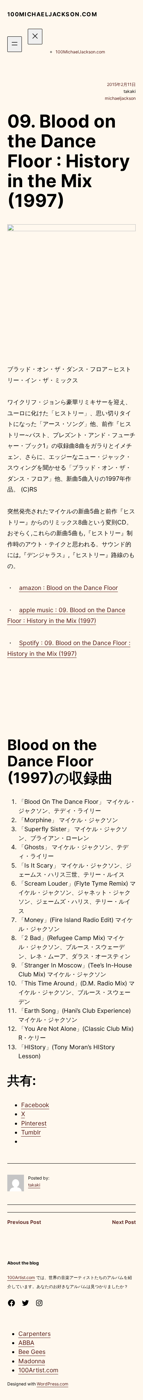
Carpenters (34, 1333)
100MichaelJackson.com (52, 14)
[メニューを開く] (14, 44)
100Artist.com (21, 1277)
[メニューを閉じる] (35, 36)
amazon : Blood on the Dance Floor (68, 587)
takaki (34, 1185)
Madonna (31, 1361)
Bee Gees (31, 1351)
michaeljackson (120, 98)
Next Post (124, 1222)
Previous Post (24, 1222)
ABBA (26, 1342)
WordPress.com (52, 1383)
